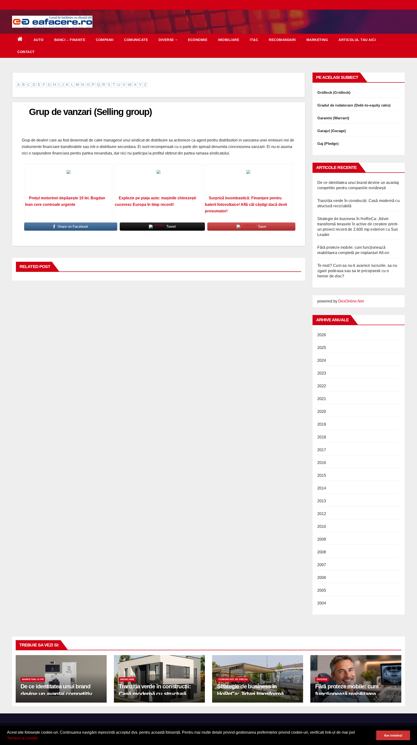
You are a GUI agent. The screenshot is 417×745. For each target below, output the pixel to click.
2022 (321, 386)
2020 (321, 411)
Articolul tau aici (357, 40)
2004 (321, 603)
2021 (321, 399)
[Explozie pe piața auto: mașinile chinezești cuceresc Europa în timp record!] (158, 181)
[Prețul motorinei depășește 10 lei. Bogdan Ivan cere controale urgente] (68, 181)
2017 (321, 450)
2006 (321, 578)
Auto (39, 40)
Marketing (317, 40)
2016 (321, 463)
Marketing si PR (33, 679)
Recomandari (282, 40)
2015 (321, 475)
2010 (321, 526)
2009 (321, 539)
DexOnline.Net (351, 301)
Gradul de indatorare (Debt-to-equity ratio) (354, 105)
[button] (39, 738)
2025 (321, 348)
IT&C (254, 40)
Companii (104, 40)
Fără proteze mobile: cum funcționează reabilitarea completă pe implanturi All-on (352, 694)
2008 (321, 552)
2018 (321, 437)
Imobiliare (228, 40)
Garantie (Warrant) (333, 118)
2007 (321, 565)
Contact (26, 52)
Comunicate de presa (233, 679)
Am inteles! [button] (393, 735)
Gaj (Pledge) (328, 143)
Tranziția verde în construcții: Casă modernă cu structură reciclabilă (155, 694)
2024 (321, 360)
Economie (197, 40)
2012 (321, 514)
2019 (321, 424)
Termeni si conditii (22, 738)
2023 (321, 373)
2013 (321, 501)
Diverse (166, 40)
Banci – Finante (69, 40)
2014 (321, 488)
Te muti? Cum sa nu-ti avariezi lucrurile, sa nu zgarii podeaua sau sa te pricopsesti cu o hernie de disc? (357, 270)
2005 (321, 590)
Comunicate (136, 40)
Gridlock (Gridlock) (334, 92)
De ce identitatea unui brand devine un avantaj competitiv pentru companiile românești (56, 694)
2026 (321, 335)
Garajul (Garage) (331, 131)
